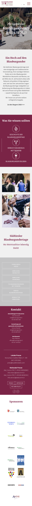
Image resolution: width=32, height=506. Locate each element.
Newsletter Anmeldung (16, 298)
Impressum (19, 383)
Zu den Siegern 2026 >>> (16, 105)
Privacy (11, 383)
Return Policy (16, 386)
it (21, 4)
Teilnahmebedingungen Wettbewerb (16, 285)
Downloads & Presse (16, 265)
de (24, 4)
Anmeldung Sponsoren (16, 278)
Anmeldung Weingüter (16, 272)
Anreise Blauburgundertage (16, 291)
